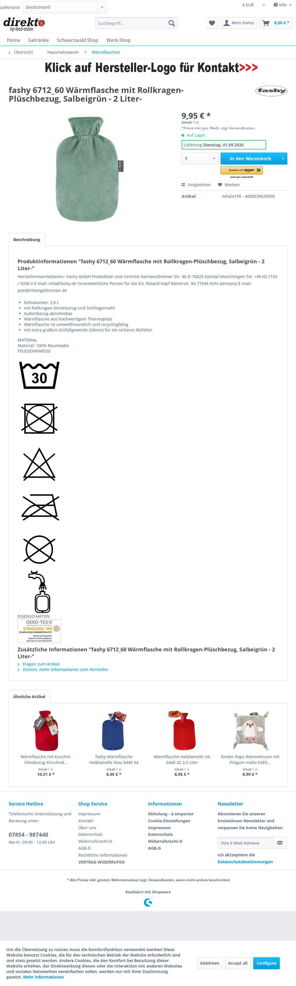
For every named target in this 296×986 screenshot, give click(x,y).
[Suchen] (172, 23)
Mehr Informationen (43, 977)
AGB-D (84, 848)
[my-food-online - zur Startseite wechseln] (24, 24)
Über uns (87, 827)
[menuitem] (136, 23)
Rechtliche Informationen (102, 855)
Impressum (89, 814)
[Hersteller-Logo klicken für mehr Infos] (148, 68)
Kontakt (85, 820)
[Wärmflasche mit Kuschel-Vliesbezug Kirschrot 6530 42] (46, 731)
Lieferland (10, 7)
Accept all (237, 963)
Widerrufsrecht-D (95, 841)
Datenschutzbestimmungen (245, 861)
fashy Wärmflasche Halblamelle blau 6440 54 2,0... (113, 759)
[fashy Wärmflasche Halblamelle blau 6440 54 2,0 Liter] (114, 731)
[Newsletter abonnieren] (280, 843)
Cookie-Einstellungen (169, 820)
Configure (266, 963)
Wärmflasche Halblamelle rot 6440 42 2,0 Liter (182, 759)
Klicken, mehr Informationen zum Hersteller (65, 669)
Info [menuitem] (283, 5)
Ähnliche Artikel (29, 696)
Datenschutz (90, 834)
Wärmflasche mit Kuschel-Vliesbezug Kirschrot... (46, 759)
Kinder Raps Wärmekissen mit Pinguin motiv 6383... (250, 759)
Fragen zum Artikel (41, 664)
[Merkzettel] (212, 23)
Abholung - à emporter (171, 814)
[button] (241, 172)
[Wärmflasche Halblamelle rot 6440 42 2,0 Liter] (182, 731)
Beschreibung (26, 239)
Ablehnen (209, 963)
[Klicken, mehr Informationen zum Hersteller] (271, 95)
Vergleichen (198, 184)
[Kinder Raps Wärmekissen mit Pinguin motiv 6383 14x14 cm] (250, 731)
